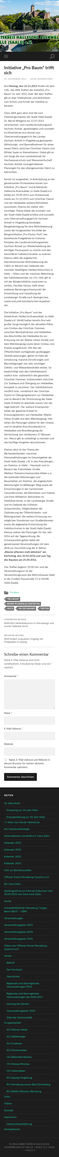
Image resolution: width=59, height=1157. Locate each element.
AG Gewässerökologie (17, 829)
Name (8, 713)
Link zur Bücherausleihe (17, 870)
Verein (7, 956)
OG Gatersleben (16, 1071)
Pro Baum (14, 593)
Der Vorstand (14, 969)
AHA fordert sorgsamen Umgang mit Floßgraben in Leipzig (23, 639)
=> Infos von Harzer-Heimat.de (21, 822)
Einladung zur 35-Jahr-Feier (22, 810)
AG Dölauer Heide (17, 1029)
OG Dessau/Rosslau (18, 1064)
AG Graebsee (14, 1043)
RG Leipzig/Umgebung (19, 1077)
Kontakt (8, 1110)
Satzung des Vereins (18, 1004)
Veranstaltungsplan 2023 (18, 925)
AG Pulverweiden (17, 1050)
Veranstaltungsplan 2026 (18, 939)
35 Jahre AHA (12, 803)
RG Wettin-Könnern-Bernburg (24, 1091)
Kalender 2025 (12, 856)
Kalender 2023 (12, 843)
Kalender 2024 (12, 849)
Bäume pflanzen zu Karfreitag (23, 604)
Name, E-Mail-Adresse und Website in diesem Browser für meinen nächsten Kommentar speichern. (27, 764)
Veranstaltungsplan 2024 (18, 932)
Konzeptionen (12, 1129)
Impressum (10, 1117)
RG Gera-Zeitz (12, 884)
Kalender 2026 (12, 863)
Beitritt (11, 962)
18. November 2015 (15, 79)
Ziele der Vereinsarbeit (19, 1017)
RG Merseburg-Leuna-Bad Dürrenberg (28, 1084)
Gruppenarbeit (12, 1022)
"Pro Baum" (13, 599)
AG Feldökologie (16, 1036)
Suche (7, 901)
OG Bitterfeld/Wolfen (19, 1057)
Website (8, 744)
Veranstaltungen (13, 918)
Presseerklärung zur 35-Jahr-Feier (26, 817)
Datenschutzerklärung (19, 1124)
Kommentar (11, 676)
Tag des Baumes (26, 609)
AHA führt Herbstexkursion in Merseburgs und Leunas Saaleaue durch (29, 623)
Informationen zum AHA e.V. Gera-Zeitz (26, 836)
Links (7, 1096)
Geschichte (13, 976)
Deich (10, 609)
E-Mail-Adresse (13, 729)
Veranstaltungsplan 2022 (21, 1011)
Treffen (44, 609)
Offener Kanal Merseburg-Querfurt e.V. (26, 877)
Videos (8, 1103)
